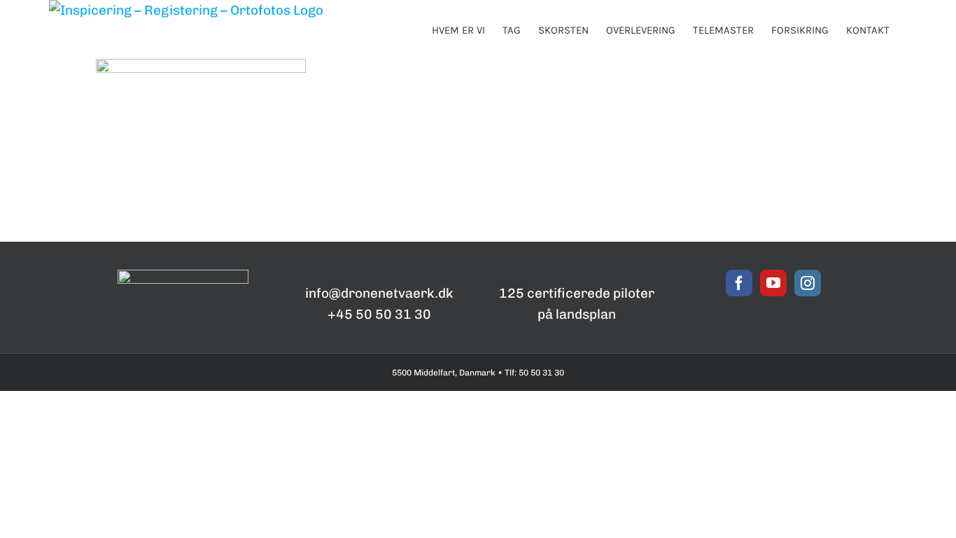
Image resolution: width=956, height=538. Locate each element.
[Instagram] (807, 283)
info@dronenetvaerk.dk (379, 293)
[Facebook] (739, 283)
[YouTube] (773, 283)
